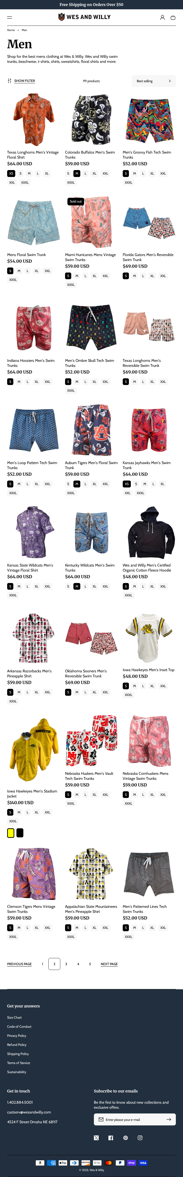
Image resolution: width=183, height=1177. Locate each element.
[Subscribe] (170, 1119)
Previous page (19, 964)
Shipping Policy (18, 1054)
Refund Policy (16, 1045)
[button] (9, 17)
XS (11, 173)
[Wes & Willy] (91, 17)
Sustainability (16, 1072)
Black (20, 832)
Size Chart (14, 1017)
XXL (12, 182)
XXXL (25, 182)
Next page (109, 964)
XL (47, 173)
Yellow (10, 833)
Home (11, 30)
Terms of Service (18, 1063)
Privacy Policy (16, 1035)
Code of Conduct (19, 1026)
